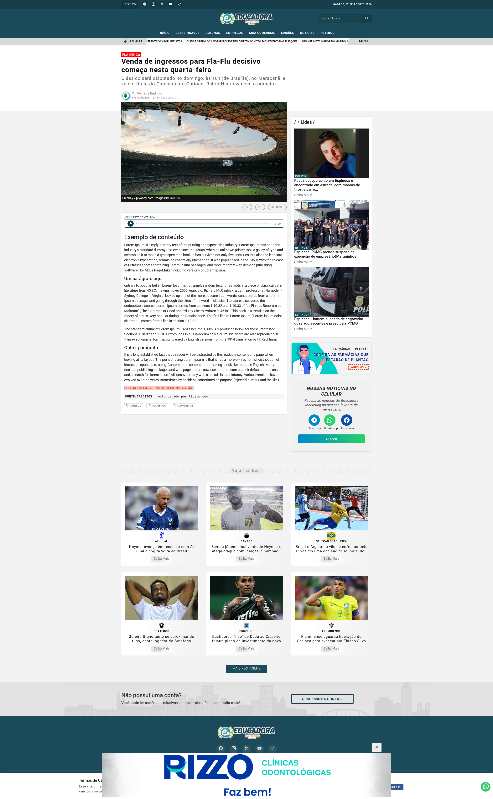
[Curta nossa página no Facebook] (220, 749)
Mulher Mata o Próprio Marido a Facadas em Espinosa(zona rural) (335, 41)
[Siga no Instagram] (153, 4)
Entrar (132, 4)
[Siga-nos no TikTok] (272, 749)
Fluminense (184, 405)
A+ (260, 207)
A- (247, 207)
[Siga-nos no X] (246, 749)
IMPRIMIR (277, 207)
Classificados (189, 33)
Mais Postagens (246, 668)
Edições (289, 33)
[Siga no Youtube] (171, 4)
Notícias (309, 33)
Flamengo (158, 405)
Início (166, 33)
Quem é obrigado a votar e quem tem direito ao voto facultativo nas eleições (228, 41)
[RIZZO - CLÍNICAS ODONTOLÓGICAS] (246, 775)
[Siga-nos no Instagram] (233, 749)
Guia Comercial (263, 33)
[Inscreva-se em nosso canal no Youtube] (259, 749)
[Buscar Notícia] (367, 18)
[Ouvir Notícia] (130, 223)
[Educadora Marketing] (246, 18)
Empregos (236, 33)
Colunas (214, 33)
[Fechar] (376, 747)
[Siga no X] (162, 4)
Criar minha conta (320, 699)
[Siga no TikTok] (179, 4)
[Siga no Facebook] (145, 4)
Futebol (327, 33)
